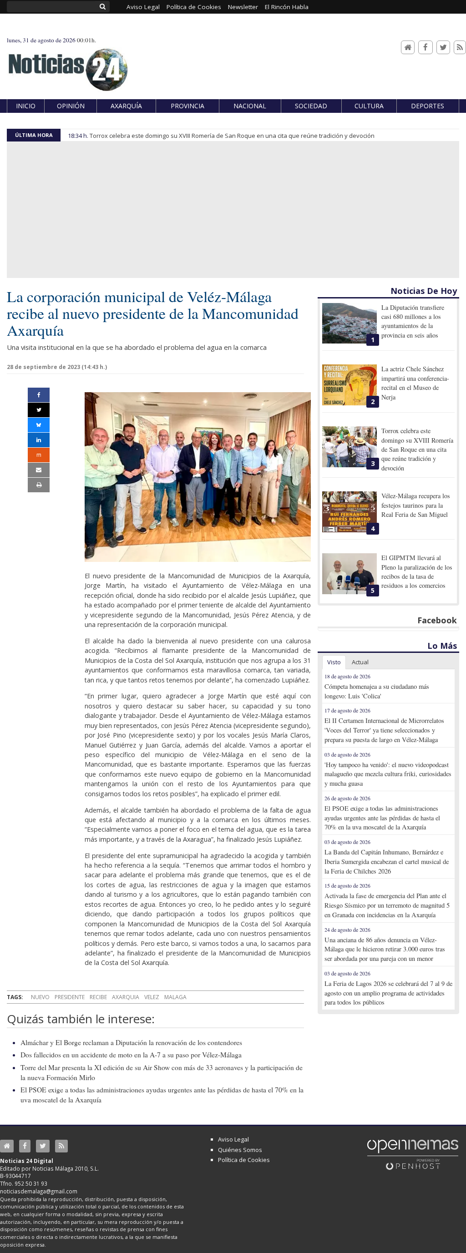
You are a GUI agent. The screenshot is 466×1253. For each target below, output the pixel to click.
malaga (175, 997)
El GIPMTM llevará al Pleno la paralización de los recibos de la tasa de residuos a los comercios (416, 571)
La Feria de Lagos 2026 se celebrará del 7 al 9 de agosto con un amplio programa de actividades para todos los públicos (388, 993)
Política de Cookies (244, 1160)
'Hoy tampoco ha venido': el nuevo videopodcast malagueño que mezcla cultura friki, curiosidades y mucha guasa (387, 774)
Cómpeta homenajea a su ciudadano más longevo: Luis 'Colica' (376, 691)
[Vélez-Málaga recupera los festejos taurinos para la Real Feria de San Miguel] (349, 511)
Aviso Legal (233, 1139)
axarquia (125, 997)
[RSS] (460, 47)
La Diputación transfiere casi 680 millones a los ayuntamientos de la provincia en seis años (412, 321)
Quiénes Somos (240, 1150)
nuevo (40, 997)
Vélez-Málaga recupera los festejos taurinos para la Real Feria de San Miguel (415, 505)
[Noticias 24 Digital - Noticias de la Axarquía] (68, 65)
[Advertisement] (233, 209)
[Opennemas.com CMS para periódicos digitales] (412, 1154)
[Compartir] (39, 395)
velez (151, 997)
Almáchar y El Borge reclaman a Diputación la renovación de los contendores (131, 1042)
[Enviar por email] (39, 470)
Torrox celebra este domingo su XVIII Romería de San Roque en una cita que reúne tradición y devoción (232, 135)
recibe (98, 997)
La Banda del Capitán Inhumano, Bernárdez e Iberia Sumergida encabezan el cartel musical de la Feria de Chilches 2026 (386, 861)
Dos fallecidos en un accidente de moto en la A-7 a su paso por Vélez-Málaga (131, 1054)
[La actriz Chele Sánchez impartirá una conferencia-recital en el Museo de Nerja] (349, 384)
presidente (70, 997)
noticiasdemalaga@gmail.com (38, 1191)
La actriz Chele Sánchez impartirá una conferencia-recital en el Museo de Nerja (415, 382)
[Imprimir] (39, 485)
